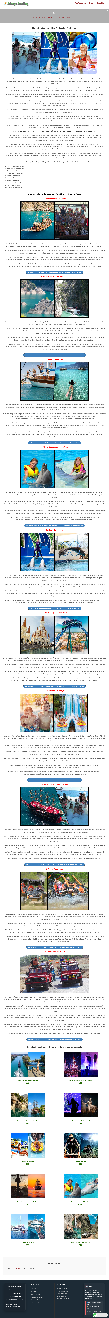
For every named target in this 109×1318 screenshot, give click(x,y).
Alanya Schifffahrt (28, 1242)
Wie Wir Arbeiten (35, 1294)
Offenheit (33, 1291)
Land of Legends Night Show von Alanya (80, 1080)
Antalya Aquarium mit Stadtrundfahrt (80, 1121)
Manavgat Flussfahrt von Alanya (28, 1080)
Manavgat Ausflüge (63, 1298)
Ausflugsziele (80, 3)
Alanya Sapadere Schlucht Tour (81, 1242)
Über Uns (33, 1288)
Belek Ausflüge (62, 1293)
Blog (91, 3)
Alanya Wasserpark (28, 1161)
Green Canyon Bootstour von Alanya (28, 1121)
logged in (19, 1268)
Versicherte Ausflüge (36, 1300)
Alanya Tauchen (81, 1161)
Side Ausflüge (61, 1296)
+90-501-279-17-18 (15, 1293)
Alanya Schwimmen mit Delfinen (81, 1202)
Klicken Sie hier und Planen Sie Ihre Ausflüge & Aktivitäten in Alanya (54, 17)
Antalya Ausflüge (62, 1291)
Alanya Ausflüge (62, 1288)
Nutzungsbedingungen (37, 1297)
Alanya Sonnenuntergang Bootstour (28, 1202)
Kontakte (100, 3)
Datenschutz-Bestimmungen (38, 1302)
